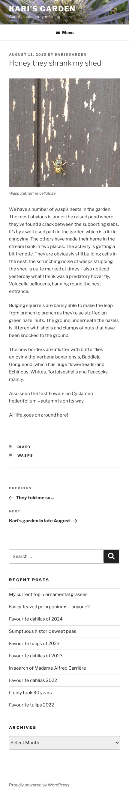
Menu (68, 32)
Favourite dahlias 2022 (33, 680)
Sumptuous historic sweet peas (42, 631)
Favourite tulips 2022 (31, 705)
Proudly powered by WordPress (39, 784)
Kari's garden (42, 8)
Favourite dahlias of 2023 (36, 656)
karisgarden (71, 54)
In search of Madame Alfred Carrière (47, 668)
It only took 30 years (30, 692)
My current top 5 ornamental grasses (48, 594)
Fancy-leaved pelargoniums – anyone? (49, 606)
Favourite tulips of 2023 (34, 643)
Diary (24, 447)
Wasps (25, 455)
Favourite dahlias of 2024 (36, 619)
